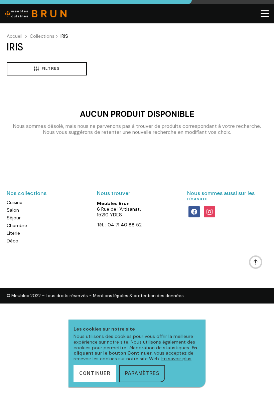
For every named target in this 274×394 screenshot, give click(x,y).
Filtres (51, 68)
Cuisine (14, 202)
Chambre (17, 225)
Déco (12, 241)
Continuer (94, 373)
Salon (13, 210)
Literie (13, 233)
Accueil (14, 36)
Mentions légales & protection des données (138, 296)
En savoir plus (176, 359)
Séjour (14, 218)
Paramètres (142, 373)
